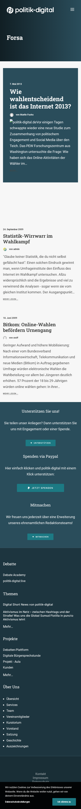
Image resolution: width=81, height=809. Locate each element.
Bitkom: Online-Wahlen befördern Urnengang (29, 327)
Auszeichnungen (17, 746)
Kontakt (40, 774)
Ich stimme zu (64, 802)
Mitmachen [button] (42, 537)
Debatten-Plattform (15, 650)
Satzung (12, 734)
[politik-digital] (30, 10)
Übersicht (12, 699)
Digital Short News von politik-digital (28, 604)
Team (10, 711)
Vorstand (12, 728)
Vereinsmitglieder (17, 717)
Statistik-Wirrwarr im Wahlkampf (28, 239)
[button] (72, 9)
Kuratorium (13, 722)
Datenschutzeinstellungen (17, 802)
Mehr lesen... (10, 299)
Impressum (40, 778)
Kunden (8, 667)
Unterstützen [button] (42, 443)
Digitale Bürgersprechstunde (21, 655)
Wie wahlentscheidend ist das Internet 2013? (40, 98)
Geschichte (13, 740)
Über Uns (11, 686)
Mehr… (8, 626)
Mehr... (14, 170)
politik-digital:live (14, 581)
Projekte (10, 638)
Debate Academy (14, 575)
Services (12, 705)
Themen (10, 593)
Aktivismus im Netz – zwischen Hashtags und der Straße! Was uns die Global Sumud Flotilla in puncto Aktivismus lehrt (38, 615)
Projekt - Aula (12, 661)
